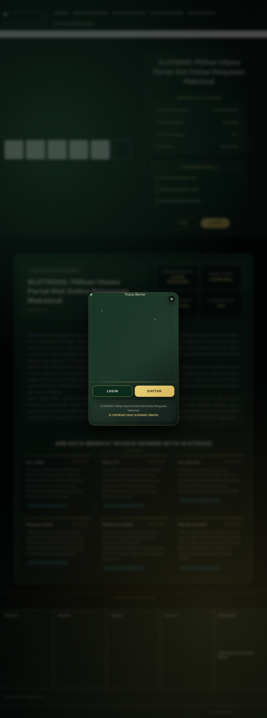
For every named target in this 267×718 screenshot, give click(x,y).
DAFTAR (154, 391)
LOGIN (112, 391)
